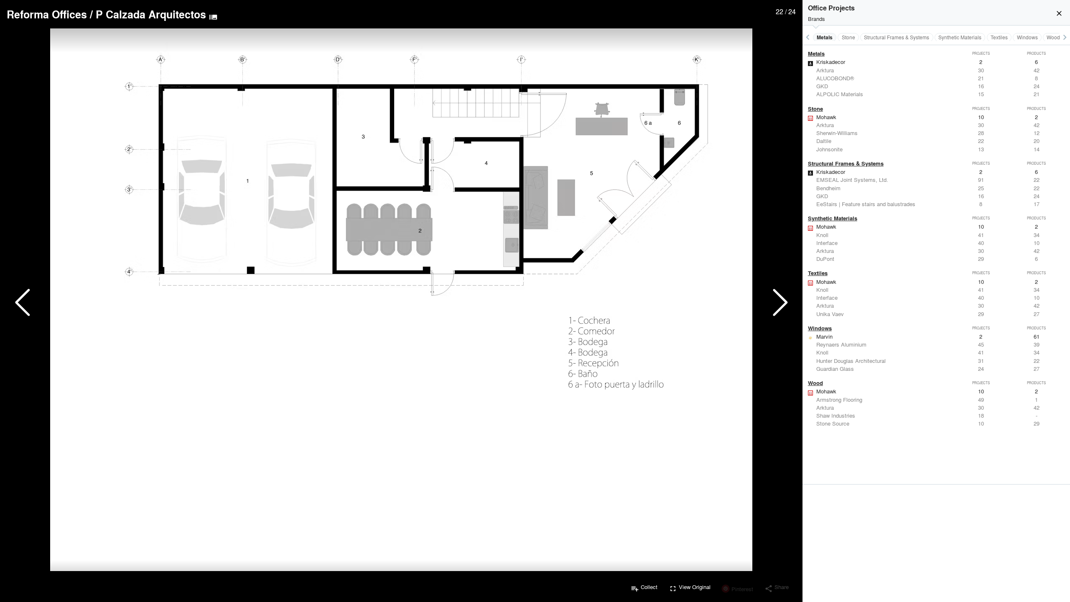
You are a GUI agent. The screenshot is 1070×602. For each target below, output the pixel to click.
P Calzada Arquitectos (151, 14)
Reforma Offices (47, 14)
